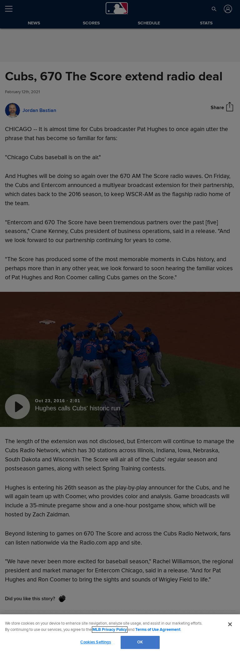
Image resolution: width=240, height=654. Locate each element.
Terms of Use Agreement (157, 629)
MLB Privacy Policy (109, 629)
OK (140, 642)
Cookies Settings (95, 642)
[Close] (230, 624)
